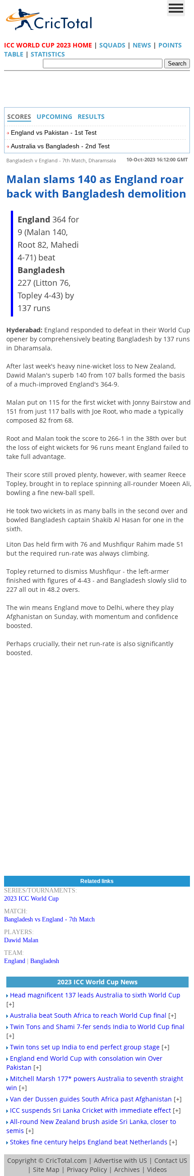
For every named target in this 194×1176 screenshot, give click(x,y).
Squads (112, 45)
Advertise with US (120, 1160)
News (142, 45)
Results (91, 116)
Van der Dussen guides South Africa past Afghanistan (91, 1099)
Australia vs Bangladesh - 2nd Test (60, 146)
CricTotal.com (66, 1160)
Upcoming (54, 116)
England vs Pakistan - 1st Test (54, 132)
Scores (19, 116)
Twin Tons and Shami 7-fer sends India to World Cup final (97, 1026)
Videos (157, 1169)
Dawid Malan (21, 940)
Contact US (170, 1160)
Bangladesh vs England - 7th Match (49, 919)
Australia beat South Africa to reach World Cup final (88, 1015)
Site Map (46, 1169)
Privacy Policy (87, 1169)
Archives (127, 1169)
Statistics (48, 54)
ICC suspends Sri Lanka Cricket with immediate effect (90, 1110)
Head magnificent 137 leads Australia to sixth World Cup (95, 995)
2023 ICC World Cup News (97, 982)
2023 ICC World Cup (31, 898)
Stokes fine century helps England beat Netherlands (88, 1142)
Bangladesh (44, 961)
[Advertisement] (99, 91)
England (14, 961)
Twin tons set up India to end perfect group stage (85, 1047)
